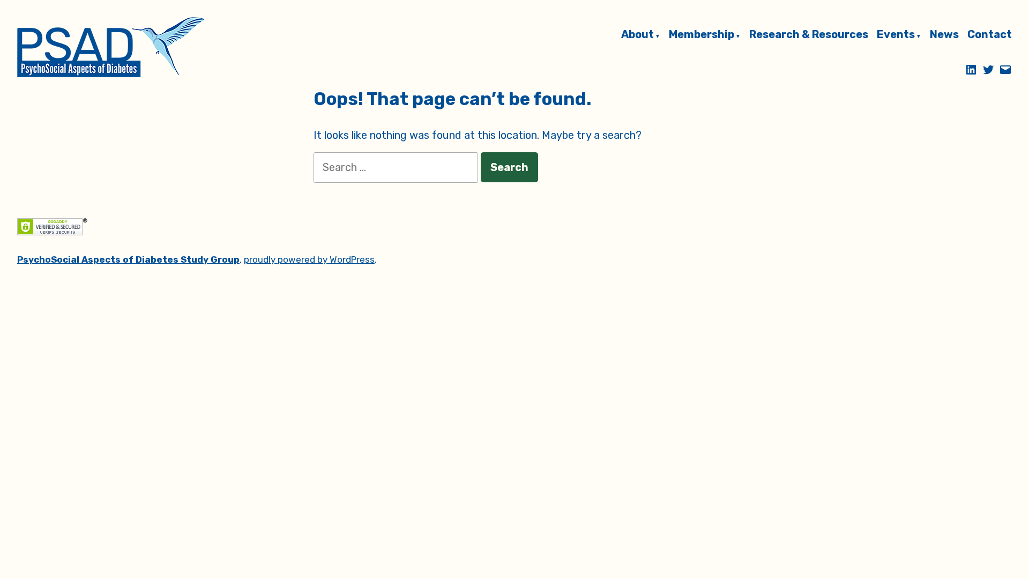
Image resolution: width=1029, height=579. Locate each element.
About (637, 35)
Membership (701, 35)
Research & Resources (808, 35)
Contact (989, 35)
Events (896, 35)
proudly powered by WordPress (309, 259)
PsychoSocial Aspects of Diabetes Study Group (128, 259)
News (944, 35)
